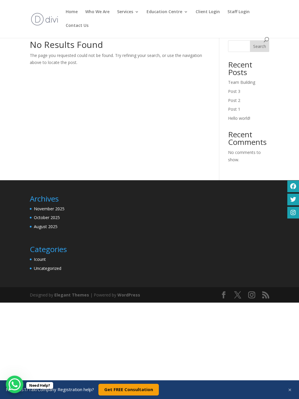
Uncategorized (47, 268)
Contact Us (77, 25)
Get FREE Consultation (128, 389)
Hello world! (239, 118)
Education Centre (164, 12)
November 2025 (49, 208)
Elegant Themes (71, 295)
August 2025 (46, 226)
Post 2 (234, 100)
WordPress (128, 295)
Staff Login (238, 12)
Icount (40, 259)
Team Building (241, 82)
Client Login (208, 12)
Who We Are (97, 12)
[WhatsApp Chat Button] (14, 384)
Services (125, 12)
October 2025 (47, 217)
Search (259, 46)
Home (72, 12)
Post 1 (234, 109)
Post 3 (234, 91)
